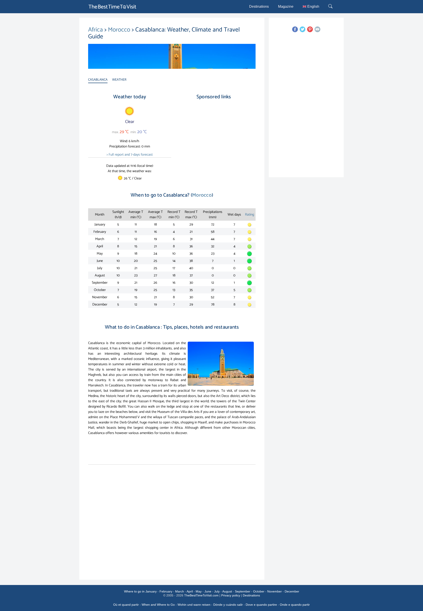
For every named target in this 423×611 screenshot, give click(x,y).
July (217, 591)
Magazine (285, 6)
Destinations (259, 6)
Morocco (120, 30)
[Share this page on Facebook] (295, 29)
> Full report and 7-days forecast (130, 155)
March (179, 591)
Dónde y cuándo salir (228, 604)
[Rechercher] (331, 6)
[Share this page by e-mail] (317, 29)
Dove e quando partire (261, 604)
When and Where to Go (158, 604)
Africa (96, 30)
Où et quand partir (126, 604)
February (166, 591)
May (199, 591)
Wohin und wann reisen (194, 604)
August (227, 591)
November (274, 591)
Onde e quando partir (295, 604)
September (242, 591)
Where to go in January (140, 591)
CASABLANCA (98, 79)
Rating (249, 215)
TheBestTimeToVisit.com (201, 595)
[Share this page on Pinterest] (310, 29)
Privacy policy (230, 595)
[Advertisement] (214, 141)
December (292, 591)
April (190, 591)
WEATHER (119, 79)
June (207, 591)
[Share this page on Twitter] (302, 29)
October (258, 591)
